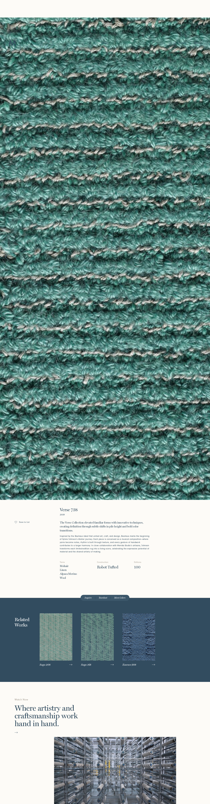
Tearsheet (103, 598)
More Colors (119, 598)
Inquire (88, 598)
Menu (197, 43)
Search (181, 43)
